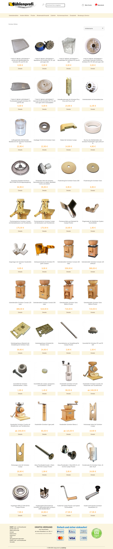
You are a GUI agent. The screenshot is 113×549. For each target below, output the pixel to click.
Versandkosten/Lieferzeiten (17, 538)
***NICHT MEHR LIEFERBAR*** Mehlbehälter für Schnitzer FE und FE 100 (69, 60)
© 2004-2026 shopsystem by (56, 547)
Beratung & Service (83, 15)
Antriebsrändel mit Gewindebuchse (92, 99)
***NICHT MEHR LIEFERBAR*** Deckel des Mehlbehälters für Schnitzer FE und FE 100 (20, 60)
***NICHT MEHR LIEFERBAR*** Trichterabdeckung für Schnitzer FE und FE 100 (20, 101)
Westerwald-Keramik (43, 15)
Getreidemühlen (13, 15)
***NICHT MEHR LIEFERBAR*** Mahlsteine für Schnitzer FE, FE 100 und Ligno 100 (44, 60)
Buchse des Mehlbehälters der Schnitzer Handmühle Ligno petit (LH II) (93, 141)
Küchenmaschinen (62, 15)
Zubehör (53, 15)
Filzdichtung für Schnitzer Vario (93, 180)
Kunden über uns (14, 528)
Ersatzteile (73, 15)
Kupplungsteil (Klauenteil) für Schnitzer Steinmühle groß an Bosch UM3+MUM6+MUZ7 (44, 507)
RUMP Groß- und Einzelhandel (18, 540)
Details (20, 68)
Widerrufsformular (14, 530)
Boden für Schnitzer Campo (68, 140)
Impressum (13, 535)
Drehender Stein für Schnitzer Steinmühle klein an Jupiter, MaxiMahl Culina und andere (44, 182)
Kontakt (12, 532)
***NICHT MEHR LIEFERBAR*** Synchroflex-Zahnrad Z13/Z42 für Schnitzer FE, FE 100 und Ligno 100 (92, 60)
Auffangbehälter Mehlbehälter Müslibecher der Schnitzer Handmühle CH (20, 141)
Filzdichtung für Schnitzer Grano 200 (68, 180)
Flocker (33, 15)
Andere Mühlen (24, 15)
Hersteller (12, 542)
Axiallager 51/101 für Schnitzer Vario (44, 140)
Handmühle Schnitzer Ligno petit (44, 424)
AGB (11, 537)
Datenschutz (13, 533)
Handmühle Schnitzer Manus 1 (69, 424)
